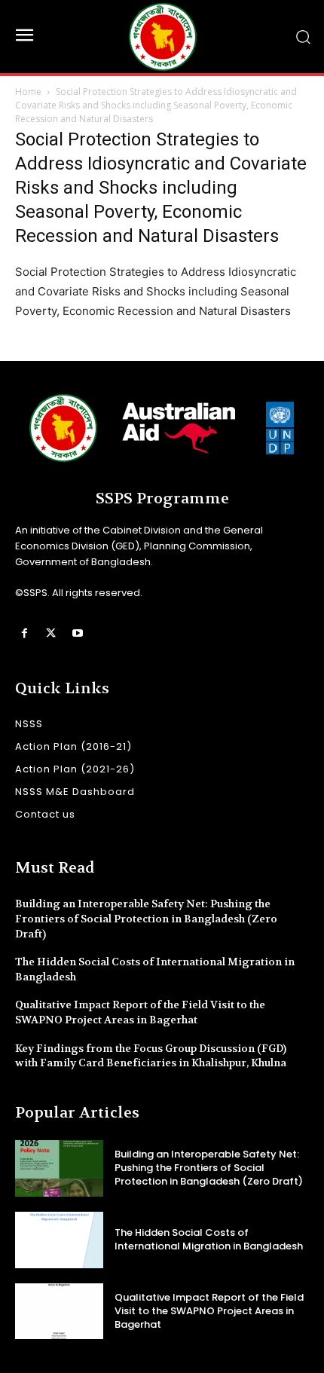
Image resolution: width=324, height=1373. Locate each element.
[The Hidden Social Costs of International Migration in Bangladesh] (59, 1240)
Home (28, 91)
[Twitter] (50, 633)
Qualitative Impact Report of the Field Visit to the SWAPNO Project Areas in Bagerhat (140, 1012)
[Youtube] (77, 633)
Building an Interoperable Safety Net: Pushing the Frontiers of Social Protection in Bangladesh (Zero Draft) (146, 918)
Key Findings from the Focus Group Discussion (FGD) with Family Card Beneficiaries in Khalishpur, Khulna (150, 1055)
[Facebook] (24, 633)
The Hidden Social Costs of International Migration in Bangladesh (209, 1239)
